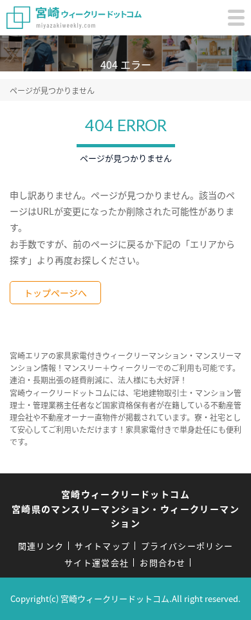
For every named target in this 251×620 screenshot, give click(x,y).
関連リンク (41, 546)
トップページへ (55, 292)
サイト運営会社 (96, 562)
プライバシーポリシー (187, 546)
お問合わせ (163, 562)
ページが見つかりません (52, 90)
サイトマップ (102, 546)
